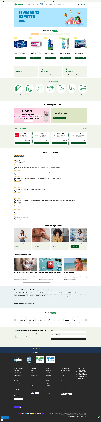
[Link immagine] (32, 115)
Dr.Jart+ (32, 372)
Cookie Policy (48, 383)
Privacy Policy (48, 382)
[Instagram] (3, 1)
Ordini (62, 372)
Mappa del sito (48, 385)
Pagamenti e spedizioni (49, 378)
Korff (31, 382)
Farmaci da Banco (17, 370)
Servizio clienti (19, 71)
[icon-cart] (86, 4)
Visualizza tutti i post (83, 254)
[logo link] (23, 320)
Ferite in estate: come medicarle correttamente (25, 272)
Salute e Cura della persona (18, 373)
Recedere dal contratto (18, 399)
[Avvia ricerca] (79, 4)
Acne (35, 244)
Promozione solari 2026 (17, 383)
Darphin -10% (60, 133)
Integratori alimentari (17, 375)
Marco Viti (32, 385)
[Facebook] (2, 1)
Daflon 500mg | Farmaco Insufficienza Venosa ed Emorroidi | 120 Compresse (20, 53)
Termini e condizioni (49, 377)
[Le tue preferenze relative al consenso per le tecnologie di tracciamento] (2, 420)
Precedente (16, 163)
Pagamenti (62, 373)
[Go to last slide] (15, 320)
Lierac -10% (78, 133)
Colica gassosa (17, 244)
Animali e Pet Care (17, 382)
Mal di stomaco (17, 246)
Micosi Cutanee (36, 246)
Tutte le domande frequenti (65, 370)
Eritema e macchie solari (70, 272)
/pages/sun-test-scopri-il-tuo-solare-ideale (21, 8)
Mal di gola (54, 246)
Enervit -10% (23, 133)
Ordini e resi (16, 392)
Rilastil (32, 380)
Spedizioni (62, 375)
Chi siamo (47, 380)
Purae (32, 378)
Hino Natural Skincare (34, 375)
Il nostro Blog (48, 373)
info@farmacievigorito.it (82, 374)
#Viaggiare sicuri (50, 279)
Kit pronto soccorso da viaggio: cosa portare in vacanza (50, 272)
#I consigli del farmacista (17, 279)
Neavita (32, 377)
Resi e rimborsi (63, 378)
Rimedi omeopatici (17, 377)
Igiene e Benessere (17, 378)
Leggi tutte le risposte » (82, 371)
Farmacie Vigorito (83, 409)
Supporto (98, 1)
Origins (32, 373)
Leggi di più (15, 300)
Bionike (32, 383)
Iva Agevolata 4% (48, 375)
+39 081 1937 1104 (81, 378)
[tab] (42, 25)
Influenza (54, 244)
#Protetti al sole (66, 279)
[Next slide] (86, 320)
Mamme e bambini (17, 380)
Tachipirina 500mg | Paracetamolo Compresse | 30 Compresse (35, 53)
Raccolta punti (16, 393)
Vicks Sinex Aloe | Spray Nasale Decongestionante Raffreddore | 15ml (50, 53)
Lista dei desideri (16, 395)
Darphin (32, 370)
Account (62, 380)
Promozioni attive (48, 370)
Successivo (20, 163)
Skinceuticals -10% (43, 133)
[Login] (81, 4)
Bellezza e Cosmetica (17, 372)
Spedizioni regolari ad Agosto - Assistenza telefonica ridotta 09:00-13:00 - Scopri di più (50, 1)
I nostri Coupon (48, 372)
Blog (95, 1)
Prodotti (62, 377)
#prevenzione (25, 279)
